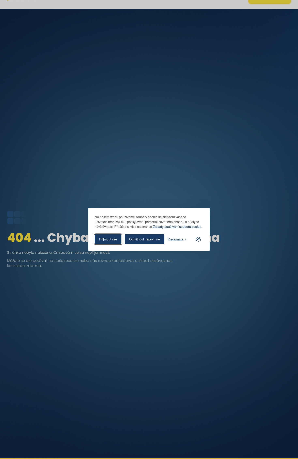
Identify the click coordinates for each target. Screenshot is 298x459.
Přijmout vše (108, 239)
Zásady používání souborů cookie (177, 226)
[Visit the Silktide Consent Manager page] (198, 239)
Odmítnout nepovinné (144, 239)
